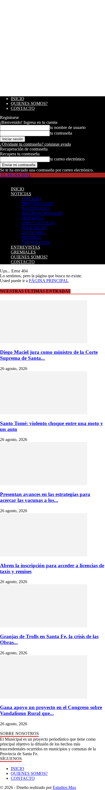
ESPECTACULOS (38, 223)
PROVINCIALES (37, 203)
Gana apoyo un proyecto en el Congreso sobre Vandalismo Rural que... (51, 710)
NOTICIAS (21, 193)
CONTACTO (23, 108)
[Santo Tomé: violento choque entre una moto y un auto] (43, 413)
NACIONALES (36, 208)
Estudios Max (64, 787)
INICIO (17, 98)
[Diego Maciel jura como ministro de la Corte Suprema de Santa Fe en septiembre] (43, 342)
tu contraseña (61, 133)
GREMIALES (23, 252)
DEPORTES (33, 218)
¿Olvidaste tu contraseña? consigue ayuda (35, 144)
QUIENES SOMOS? (29, 103)
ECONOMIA (33, 232)
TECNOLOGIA (36, 242)
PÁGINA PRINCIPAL (49, 280)
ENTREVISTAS (25, 247)
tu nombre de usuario (68, 127)
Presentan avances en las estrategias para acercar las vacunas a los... (45, 497)
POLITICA (31, 237)
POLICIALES (34, 227)
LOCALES (31, 198)
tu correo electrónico (67, 159)
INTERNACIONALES (42, 213)
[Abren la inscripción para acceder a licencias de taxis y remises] (43, 555)
